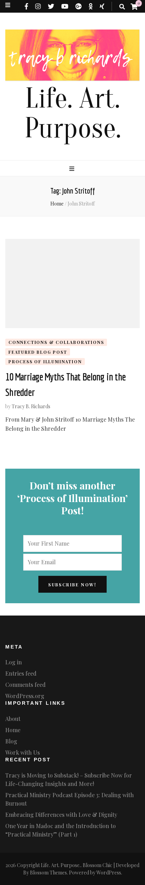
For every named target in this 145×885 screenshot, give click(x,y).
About (12, 718)
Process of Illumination (45, 361)
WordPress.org (24, 695)
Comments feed (25, 684)
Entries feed (21, 673)
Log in (13, 662)
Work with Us (22, 752)
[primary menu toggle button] (72, 168)
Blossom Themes (48, 872)
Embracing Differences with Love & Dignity (61, 814)
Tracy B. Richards (31, 406)
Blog (11, 741)
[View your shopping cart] (134, 6)
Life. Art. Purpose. (72, 113)
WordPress (108, 872)
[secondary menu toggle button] (7, 5)
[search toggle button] (122, 6)
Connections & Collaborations (56, 342)
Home (12, 730)
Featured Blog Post (37, 352)
